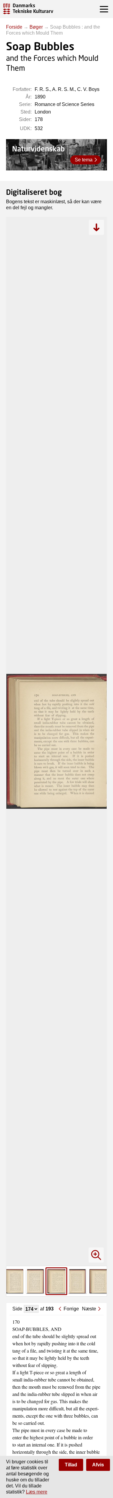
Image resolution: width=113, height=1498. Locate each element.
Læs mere (36, 1491)
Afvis (98, 1464)
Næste (89, 1308)
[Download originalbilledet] (96, 227)
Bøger (36, 27)
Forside (14, 27)
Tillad (71, 1464)
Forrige (71, 1308)
